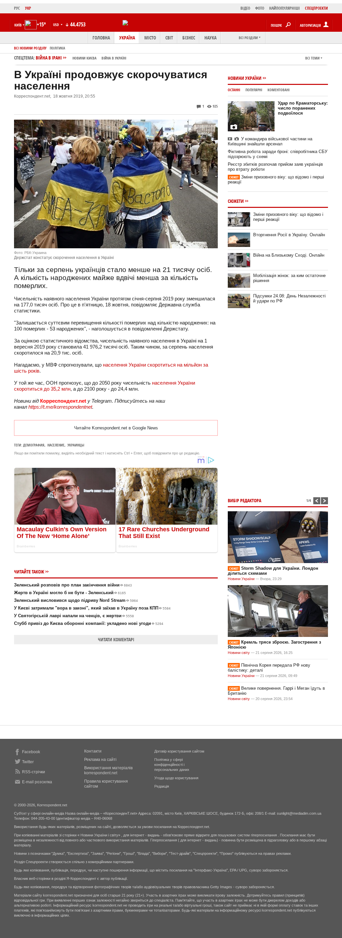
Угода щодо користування (176, 778)
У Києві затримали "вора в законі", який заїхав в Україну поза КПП (92, 608)
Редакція (161, 786)
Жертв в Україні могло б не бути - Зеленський (70, 592)
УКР (28, 8)
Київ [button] (18, 24)
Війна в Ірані (81, 57)
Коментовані (279, 89)
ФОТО (259, 8)
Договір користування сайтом (179, 751)
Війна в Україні (114, 57)
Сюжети (236, 201)
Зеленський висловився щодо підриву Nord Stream (76, 600)
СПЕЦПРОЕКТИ (316, 8)
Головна (101, 37)
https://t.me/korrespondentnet (60, 407)
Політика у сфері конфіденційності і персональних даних (171, 765)
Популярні (253, 89)
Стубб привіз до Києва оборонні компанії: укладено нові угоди (88, 623)
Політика (57, 47)
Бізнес (188, 37)
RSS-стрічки (33, 772)
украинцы (75, 444)
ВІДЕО (245, 8)
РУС (17, 8)
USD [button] (56, 24)
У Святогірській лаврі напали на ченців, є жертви (74, 615)
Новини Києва (84, 57)
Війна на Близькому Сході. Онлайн (288, 255)
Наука (210, 37)
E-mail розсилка (37, 782)
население (55, 444)
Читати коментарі (116, 639)
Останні (234, 89)
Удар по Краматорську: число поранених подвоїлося (303, 108)
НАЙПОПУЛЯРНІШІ (284, 8)
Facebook (31, 752)
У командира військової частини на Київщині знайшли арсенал (270, 141)
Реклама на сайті (100, 759)
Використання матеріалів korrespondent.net (108, 770)
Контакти (93, 751)
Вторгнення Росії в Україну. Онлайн (289, 234)
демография (33, 444)
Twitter (28, 762)
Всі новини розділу (30, 47)
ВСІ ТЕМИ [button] (312, 57)
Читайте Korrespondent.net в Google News (116, 427)
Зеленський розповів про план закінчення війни (73, 584)
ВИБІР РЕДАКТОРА (244, 500)
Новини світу (239, 653)
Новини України (245, 78)
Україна (127, 37)
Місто (150, 37)
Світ (169, 37)
